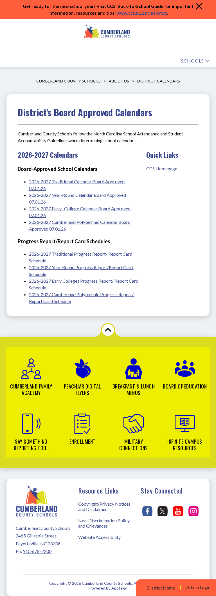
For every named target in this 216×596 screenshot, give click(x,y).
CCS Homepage (161, 168)
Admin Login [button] (198, 587)
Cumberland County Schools (68, 81)
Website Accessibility (99, 537)
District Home (161, 587)
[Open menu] (9, 61)
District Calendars (158, 81)
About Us (119, 81)
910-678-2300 (37, 551)
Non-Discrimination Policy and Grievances (104, 523)
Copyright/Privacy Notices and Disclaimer (104, 506)
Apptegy (119, 588)
